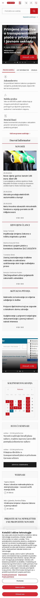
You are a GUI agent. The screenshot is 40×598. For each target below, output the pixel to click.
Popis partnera (8, 577)
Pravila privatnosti (9, 575)
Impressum (22, 575)
